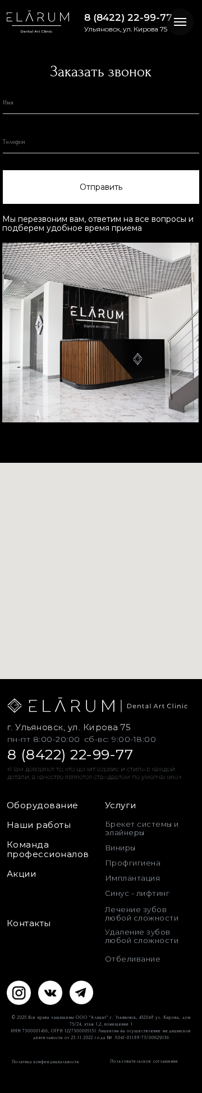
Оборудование (43, 805)
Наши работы (39, 824)
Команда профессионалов (48, 849)
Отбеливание (133, 958)
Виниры (120, 847)
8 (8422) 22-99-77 (128, 17)
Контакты (29, 923)
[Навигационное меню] (180, 22)
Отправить (101, 187)
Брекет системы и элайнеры (142, 828)
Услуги (120, 805)
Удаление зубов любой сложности (142, 936)
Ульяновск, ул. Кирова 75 (125, 29)
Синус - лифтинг (137, 893)
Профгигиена (133, 862)
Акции (21, 873)
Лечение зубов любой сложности (142, 913)
